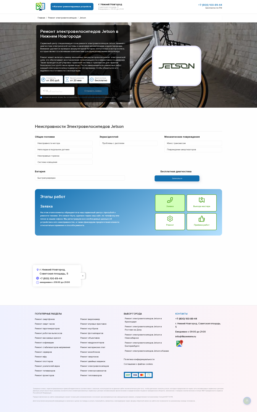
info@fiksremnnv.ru (185, 336)
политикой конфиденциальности (92, 97)
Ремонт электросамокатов (93, 370)
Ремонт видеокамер (90, 319)
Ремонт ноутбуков (89, 328)
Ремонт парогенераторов (47, 328)
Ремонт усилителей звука (47, 366)
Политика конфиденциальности (139, 359)
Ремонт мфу (41, 356)
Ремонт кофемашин (44, 342)
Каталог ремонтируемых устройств (72, 6)
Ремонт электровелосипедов (94, 366)
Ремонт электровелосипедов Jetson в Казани (147, 351)
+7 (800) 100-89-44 (210, 5)
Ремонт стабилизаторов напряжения (52, 347)
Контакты (181, 313)
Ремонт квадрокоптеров (92, 342)
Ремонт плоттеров (44, 361)
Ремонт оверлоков (89, 356)
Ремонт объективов (90, 338)
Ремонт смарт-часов (45, 324)
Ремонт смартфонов (45, 319)
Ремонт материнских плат (92, 347)
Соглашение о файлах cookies (138, 364)
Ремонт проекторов (44, 375)
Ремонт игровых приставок (93, 324)
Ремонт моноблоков (90, 352)
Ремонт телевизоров (45, 370)
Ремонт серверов (43, 352)
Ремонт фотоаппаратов (91, 333)
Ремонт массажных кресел (48, 338)
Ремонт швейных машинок (92, 361)
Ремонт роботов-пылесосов (48, 333)
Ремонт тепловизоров (91, 375)
